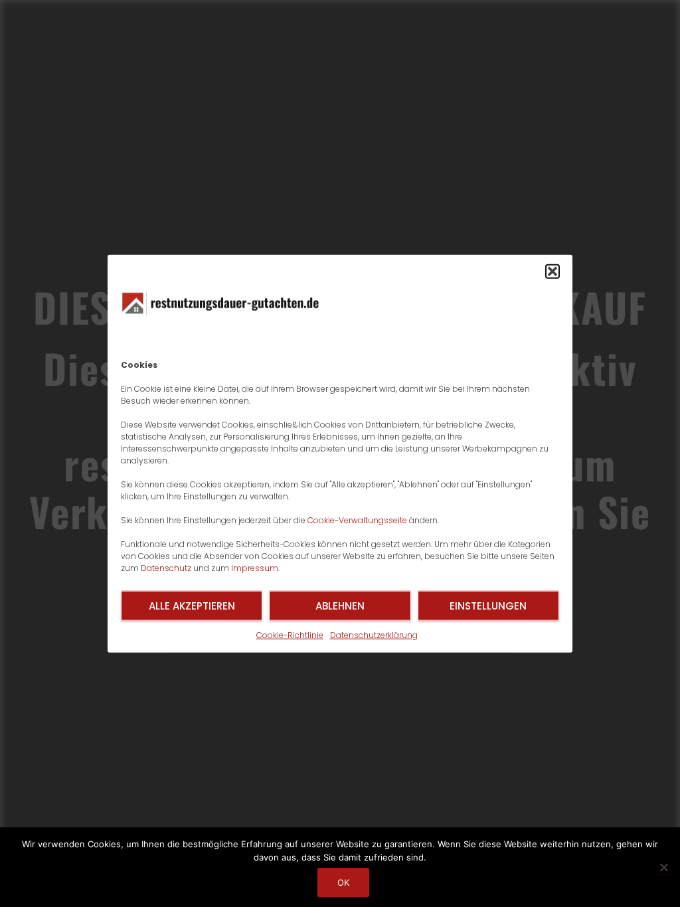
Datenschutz (166, 568)
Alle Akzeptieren (192, 605)
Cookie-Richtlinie (289, 635)
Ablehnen (340, 605)
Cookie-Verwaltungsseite (357, 520)
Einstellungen (488, 605)
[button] (552, 271)
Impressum (254, 568)
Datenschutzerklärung (374, 635)
